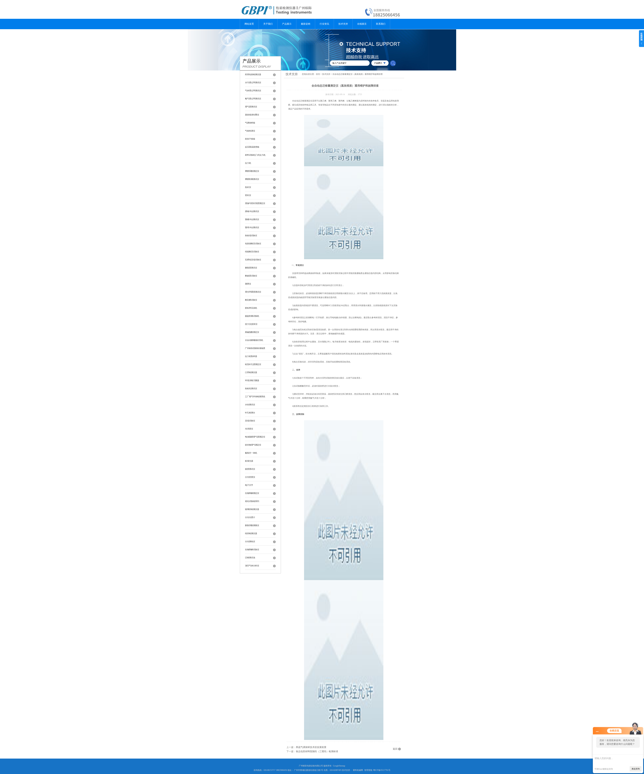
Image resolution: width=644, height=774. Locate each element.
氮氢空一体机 (251, 453)
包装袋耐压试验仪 (253, 243)
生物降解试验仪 (252, 549)
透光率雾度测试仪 (253, 292)
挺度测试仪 (250, 469)
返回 (395, 749)
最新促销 (305, 24)
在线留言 (362, 24)
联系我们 (380, 24)
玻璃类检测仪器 (252, 509)
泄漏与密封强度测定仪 (255, 203)
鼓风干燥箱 (250, 139)
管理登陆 (368, 770)
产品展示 (286, 24)
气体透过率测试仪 (253, 90)
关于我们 (268, 24)
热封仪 (248, 187)
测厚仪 (248, 284)
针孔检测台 (250, 412)
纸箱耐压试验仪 (252, 251)
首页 (318, 74)
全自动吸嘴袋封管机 (254, 340)
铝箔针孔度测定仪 (253, 364)
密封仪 (248, 195)
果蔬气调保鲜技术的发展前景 (311, 747)
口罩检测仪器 (251, 372)
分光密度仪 (250, 477)
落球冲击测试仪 (252, 227)
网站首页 (249, 24)
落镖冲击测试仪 (252, 219)
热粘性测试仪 (251, 388)
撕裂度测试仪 (251, 268)
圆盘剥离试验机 (252, 316)
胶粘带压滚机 (251, 308)
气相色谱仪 (250, 131)
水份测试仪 (250, 404)
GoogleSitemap (339, 766)
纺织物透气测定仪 (253, 445)
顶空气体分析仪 (252, 565)
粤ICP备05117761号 (381, 770)
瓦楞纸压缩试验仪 (253, 260)
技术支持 (343, 24)
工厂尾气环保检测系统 (255, 396)
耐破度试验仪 (251, 276)
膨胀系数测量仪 (252, 525)
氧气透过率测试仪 (253, 98)
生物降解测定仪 (252, 493)
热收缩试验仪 (251, 235)
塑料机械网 (358, 770)
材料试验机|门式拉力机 (255, 155)
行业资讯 (324, 24)
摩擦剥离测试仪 (252, 179)
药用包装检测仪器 (253, 74)
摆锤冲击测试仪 (252, 211)
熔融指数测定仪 (252, 332)
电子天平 (249, 485)
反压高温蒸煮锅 (252, 147)
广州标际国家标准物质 (255, 348)
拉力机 (248, 163)
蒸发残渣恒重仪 (252, 115)
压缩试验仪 (250, 421)
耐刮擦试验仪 (251, 300)
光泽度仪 (249, 429)
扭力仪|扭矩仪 (251, 324)
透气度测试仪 (251, 107)
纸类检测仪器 (251, 533)
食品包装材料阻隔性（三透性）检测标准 (317, 751)
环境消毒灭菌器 (252, 380)
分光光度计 (250, 517)
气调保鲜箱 (250, 123)
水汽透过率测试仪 (253, 82)
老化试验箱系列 (252, 501)
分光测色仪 (250, 541)
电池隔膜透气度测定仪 (255, 437)
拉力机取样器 (251, 356)
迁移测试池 (250, 557)
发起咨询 (636, 769)
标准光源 (249, 461)
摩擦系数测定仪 (252, 171)
